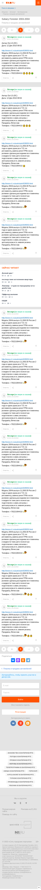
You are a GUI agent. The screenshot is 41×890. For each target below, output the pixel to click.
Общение (5, 12)
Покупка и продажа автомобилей (13, 14)
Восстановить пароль (20, 705)
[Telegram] (28, 660)
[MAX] (18, 660)
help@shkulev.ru (17, 876)
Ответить (6, 78)
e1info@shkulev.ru (25, 872)
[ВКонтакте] (13, 660)
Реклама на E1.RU (29, 809)
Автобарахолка (22, 12)
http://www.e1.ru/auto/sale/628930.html (17, 51)
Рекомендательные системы (11, 878)
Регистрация (20, 712)
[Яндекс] (20, 723)
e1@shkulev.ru (27, 869)
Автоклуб (13, 12)
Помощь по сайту (9, 814)
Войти (20, 700)
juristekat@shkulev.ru (8, 874)
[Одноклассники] (23, 660)
